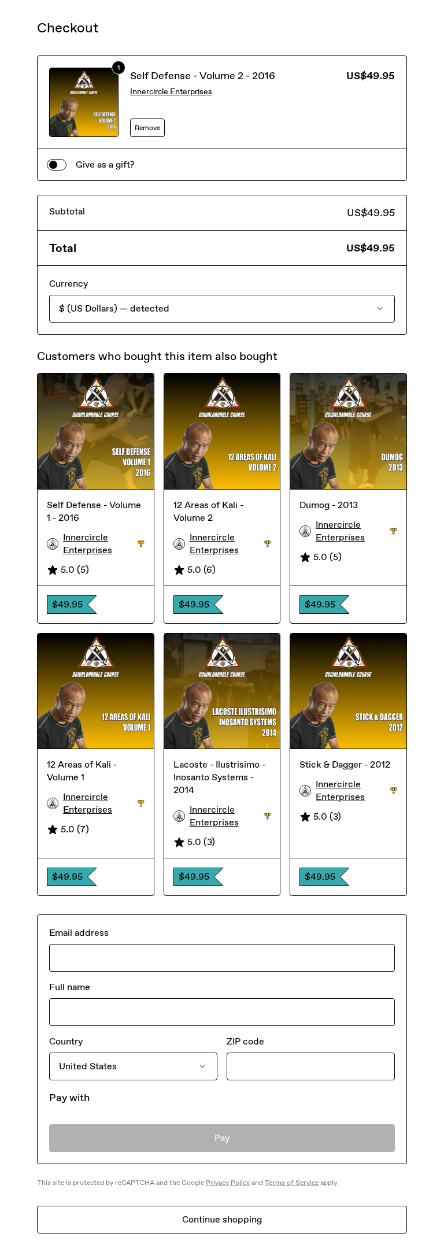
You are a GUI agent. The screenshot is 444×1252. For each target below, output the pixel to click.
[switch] (56, 165)
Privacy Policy (228, 1183)
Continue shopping (222, 1219)
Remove (147, 128)
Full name (69, 986)
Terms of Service (292, 1183)
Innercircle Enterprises (171, 92)
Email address (79, 932)
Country (66, 1041)
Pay (222, 1137)
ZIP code (245, 1041)
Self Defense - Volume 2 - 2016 (202, 75)
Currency (68, 283)
